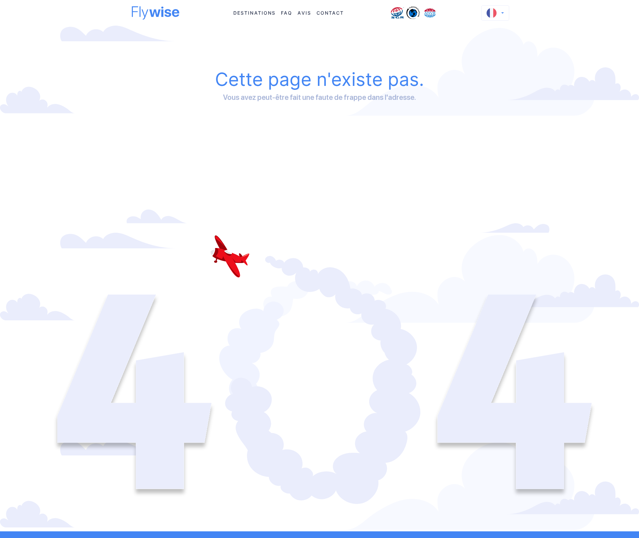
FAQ (286, 13)
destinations (254, 13)
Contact (330, 13)
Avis (304, 13)
